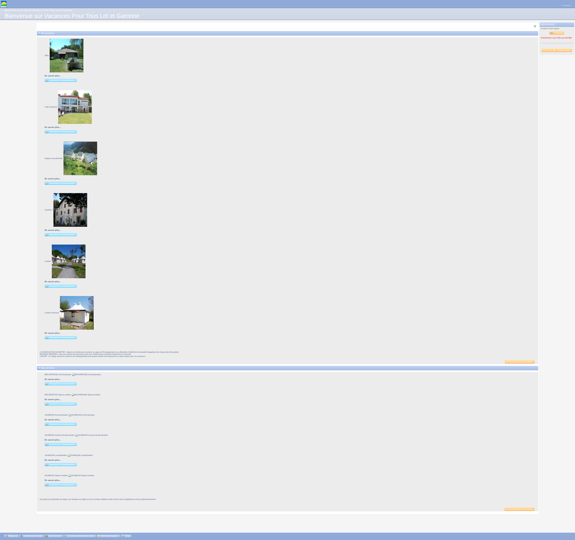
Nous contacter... (55, 536)
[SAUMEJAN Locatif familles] (80, 455)
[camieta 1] (70, 210)
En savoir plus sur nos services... (519, 509)
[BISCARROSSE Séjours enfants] (86, 395)
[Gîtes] (66, 55)
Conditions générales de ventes (81, 536)
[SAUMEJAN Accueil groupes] (82, 415)
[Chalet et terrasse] (76, 313)
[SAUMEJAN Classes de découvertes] (91, 435)
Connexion (567, 5)
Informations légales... (109, 536)
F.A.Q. (127, 536)
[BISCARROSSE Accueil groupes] (87, 375)
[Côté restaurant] (75, 107)
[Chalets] (68, 261)
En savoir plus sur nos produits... (520, 362)
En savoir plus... (53, 75)
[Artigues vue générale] (80, 158)
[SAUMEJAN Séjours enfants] (81, 475)
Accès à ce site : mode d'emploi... (557, 50)
